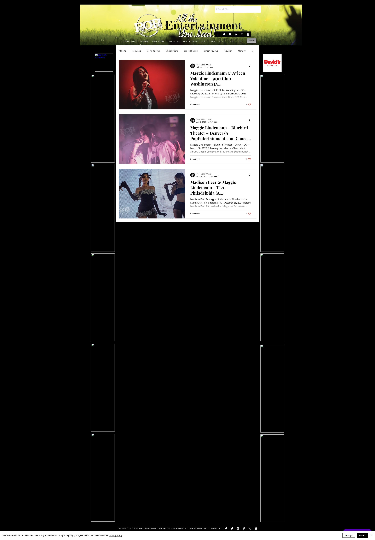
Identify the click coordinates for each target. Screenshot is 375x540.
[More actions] (250, 66)
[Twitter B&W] (224, 34)
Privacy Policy (115, 535)
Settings (348, 535)
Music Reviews (172, 50)
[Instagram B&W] (230, 34)
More (240, 50)
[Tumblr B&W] (242, 34)
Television (228, 50)
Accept (362, 535)
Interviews (136, 50)
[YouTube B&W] (248, 34)
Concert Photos (191, 50)
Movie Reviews (153, 50)
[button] (252, 51)
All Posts (122, 50)
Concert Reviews (210, 50)
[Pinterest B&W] (236, 34)
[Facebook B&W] (218, 34)
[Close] (371, 535)
